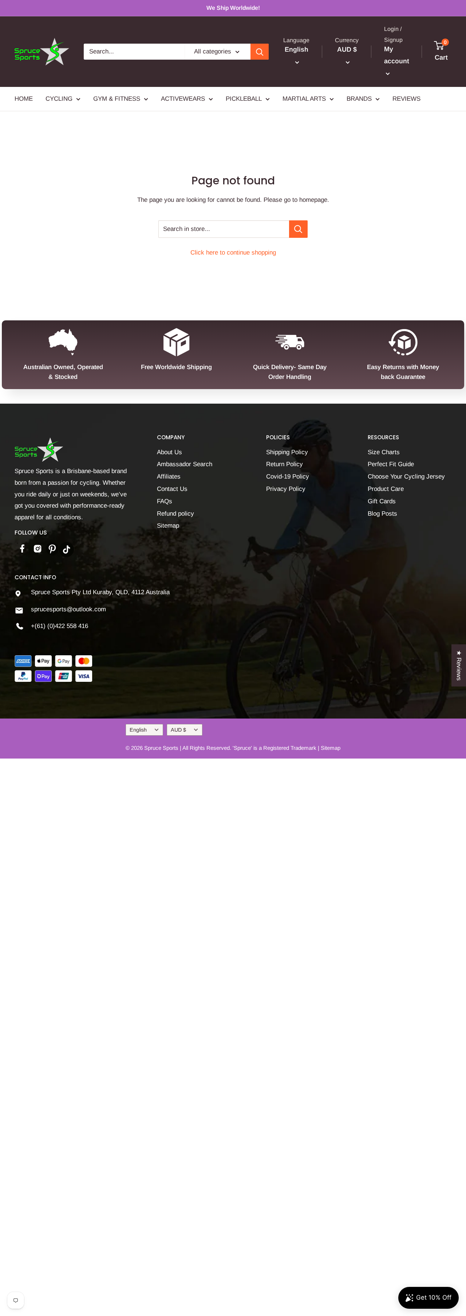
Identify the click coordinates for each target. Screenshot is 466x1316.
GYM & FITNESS (116, 99)
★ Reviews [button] (458, 665)
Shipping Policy (287, 452)
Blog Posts (382, 513)
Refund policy (175, 513)
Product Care (386, 488)
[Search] (259, 52)
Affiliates (169, 476)
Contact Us (172, 488)
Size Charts (384, 452)
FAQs (164, 501)
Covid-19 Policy (287, 476)
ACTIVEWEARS (183, 99)
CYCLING (59, 99)
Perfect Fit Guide (391, 464)
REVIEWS (406, 99)
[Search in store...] (298, 229)
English (138, 730)
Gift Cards (382, 501)
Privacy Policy (285, 488)
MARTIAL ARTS (304, 99)
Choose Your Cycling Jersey (406, 476)
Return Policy (284, 464)
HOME (24, 99)
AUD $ (178, 730)
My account (396, 55)
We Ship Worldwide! (233, 8)
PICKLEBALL (244, 99)
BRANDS (359, 99)
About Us (169, 452)
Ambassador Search (184, 464)
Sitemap (168, 525)
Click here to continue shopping (233, 252)
